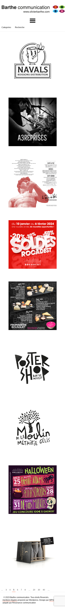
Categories (6, 27)
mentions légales (10, 600)
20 (34, 590)
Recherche (19, 27)
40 (44, 590)
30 (39, 590)
